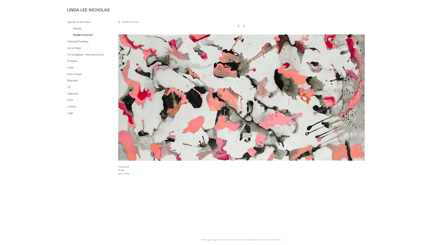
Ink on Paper (74, 48)
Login (70, 113)
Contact (71, 106)
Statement (72, 93)
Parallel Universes (83, 35)
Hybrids (77, 28)
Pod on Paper (74, 74)
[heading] (78, 10)
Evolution (72, 61)
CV (69, 87)
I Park (70, 67)
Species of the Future (79, 22)
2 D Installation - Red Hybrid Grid (85, 54)
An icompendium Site (271, 240)
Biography (72, 80)
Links (70, 100)
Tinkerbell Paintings (78, 41)
